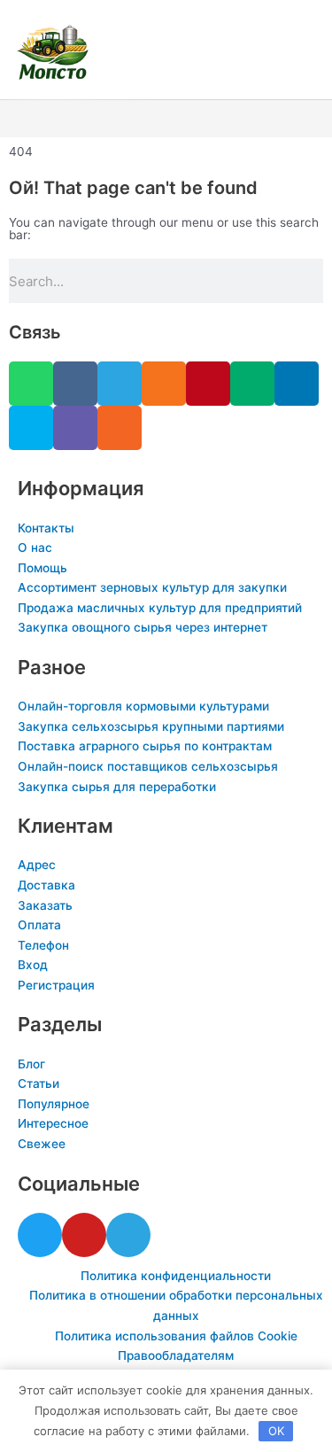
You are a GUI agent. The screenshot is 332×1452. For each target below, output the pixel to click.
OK (276, 1431)
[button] (166, 119)
